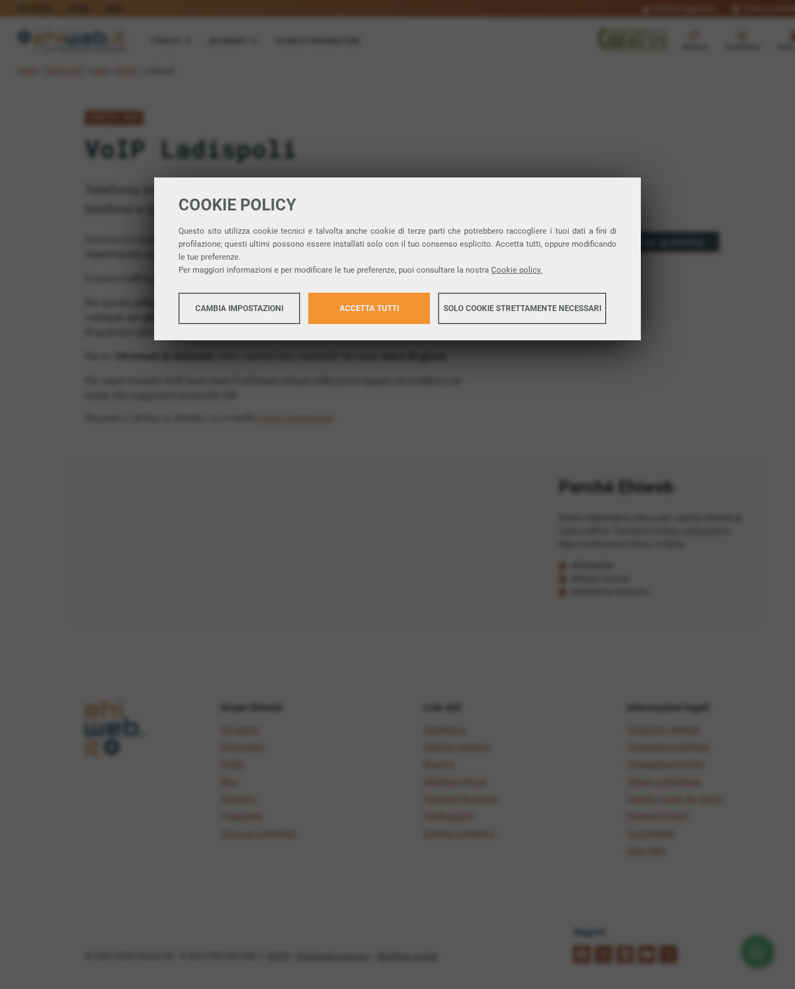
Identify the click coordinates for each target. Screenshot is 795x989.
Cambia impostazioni (239, 308)
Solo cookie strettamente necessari (522, 308)
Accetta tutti (369, 308)
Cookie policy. (516, 270)
